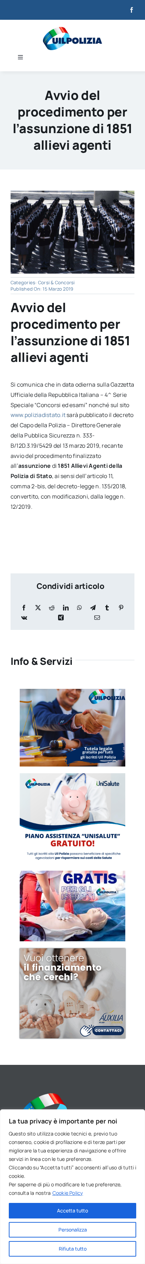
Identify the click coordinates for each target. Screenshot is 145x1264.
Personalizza (72, 1229)
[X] (38, 608)
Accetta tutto (72, 1210)
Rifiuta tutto (73, 1248)
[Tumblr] (107, 608)
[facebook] (131, 10)
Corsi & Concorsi (56, 282)
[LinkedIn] (65, 608)
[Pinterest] (121, 608)
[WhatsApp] (80, 608)
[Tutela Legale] (72, 692)
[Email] (97, 618)
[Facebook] (24, 608)
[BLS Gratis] (72, 873)
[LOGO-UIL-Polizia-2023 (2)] (72, 30)
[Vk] (24, 618)
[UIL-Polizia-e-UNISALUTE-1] (72, 776)
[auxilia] (72, 951)
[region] (72, 1186)
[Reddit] (51, 608)
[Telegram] (93, 608)
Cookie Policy (67, 1193)
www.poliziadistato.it (38, 415)
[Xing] (61, 618)
